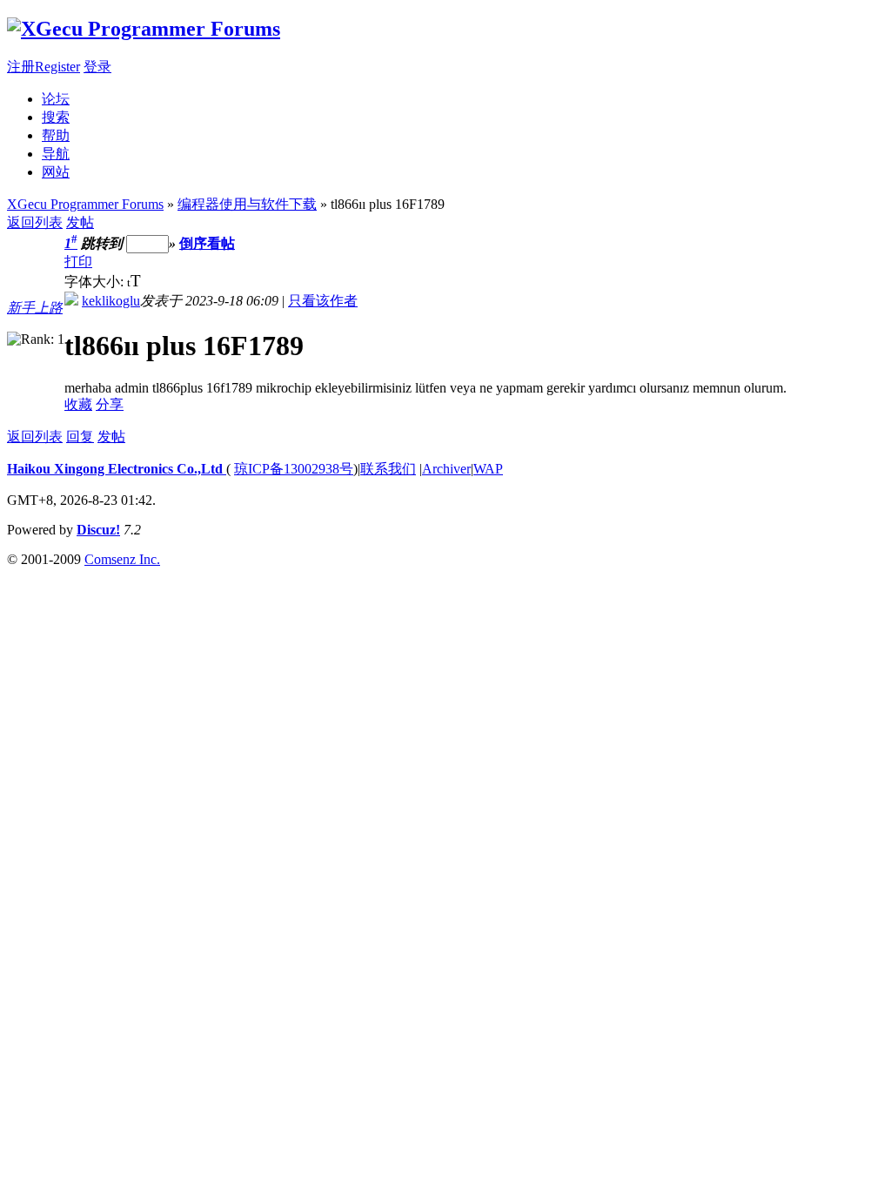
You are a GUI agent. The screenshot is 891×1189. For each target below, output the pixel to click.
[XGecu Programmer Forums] (143, 28)
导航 (56, 153)
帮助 (56, 135)
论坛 (56, 98)
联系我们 (388, 468)
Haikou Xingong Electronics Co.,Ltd (116, 468)
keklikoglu (111, 300)
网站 (56, 172)
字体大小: (95, 281)
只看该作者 (323, 300)
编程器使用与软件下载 (247, 204)
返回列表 (35, 222)
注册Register (43, 66)
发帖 (80, 222)
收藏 (78, 404)
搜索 (56, 117)
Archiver (446, 468)
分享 (110, 404)
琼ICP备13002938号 (293, 468)
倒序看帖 (207, 243)
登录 (97, 66)
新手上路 (35, 307)
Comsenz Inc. (122, 559)
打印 (78, 261)
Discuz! (98, 529)
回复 (80, 436)
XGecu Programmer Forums (85, 204)
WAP (488, 468)
